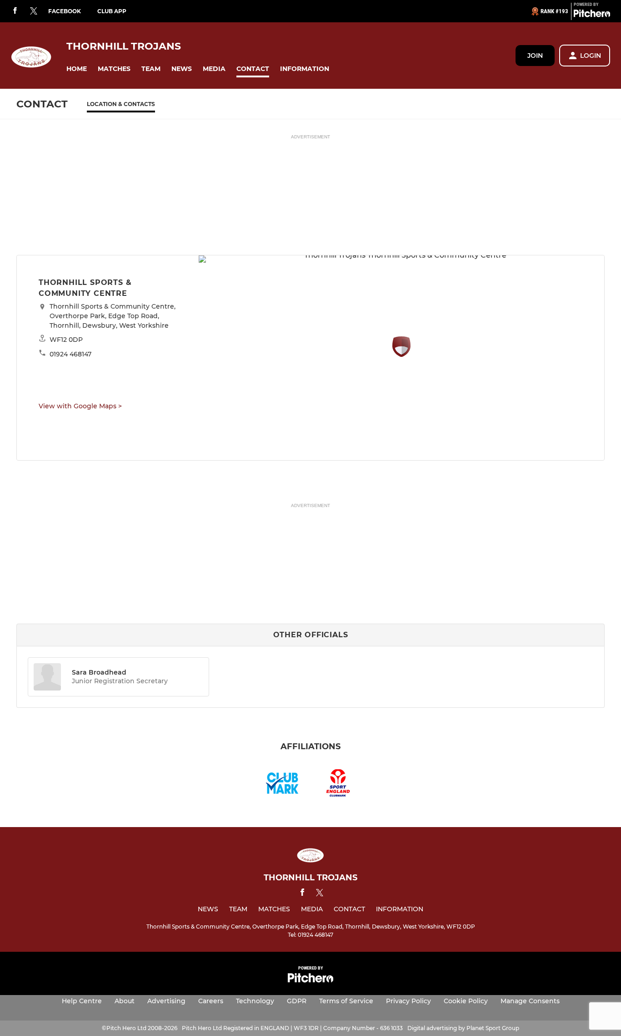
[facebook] (15, 11)
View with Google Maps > (80, 406)
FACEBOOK (64, 11)
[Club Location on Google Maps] (401, 354)
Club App (111, 11)
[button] (76, 69)
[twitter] (33, 11)
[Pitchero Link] (592, 15)
